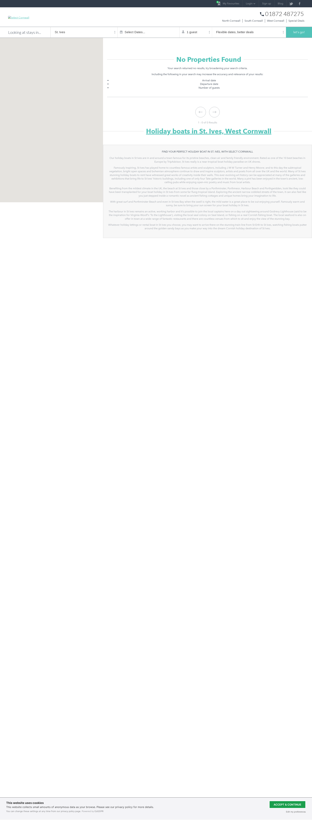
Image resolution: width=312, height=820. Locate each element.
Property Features (155, 42)
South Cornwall (254, 20)
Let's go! (299, 32)
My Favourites (228, 3)
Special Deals (296, 20)
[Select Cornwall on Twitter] (291, 3)
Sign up (266, 3)
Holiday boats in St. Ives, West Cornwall (208, 131)
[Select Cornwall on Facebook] (299, 3)
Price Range (179, 42)
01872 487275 (284, 14)
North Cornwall (231, 20)
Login (249, 3)
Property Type (129, 42)
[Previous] (200, 112)
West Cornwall (275, 20)
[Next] (214, 112)
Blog (280, 3)
